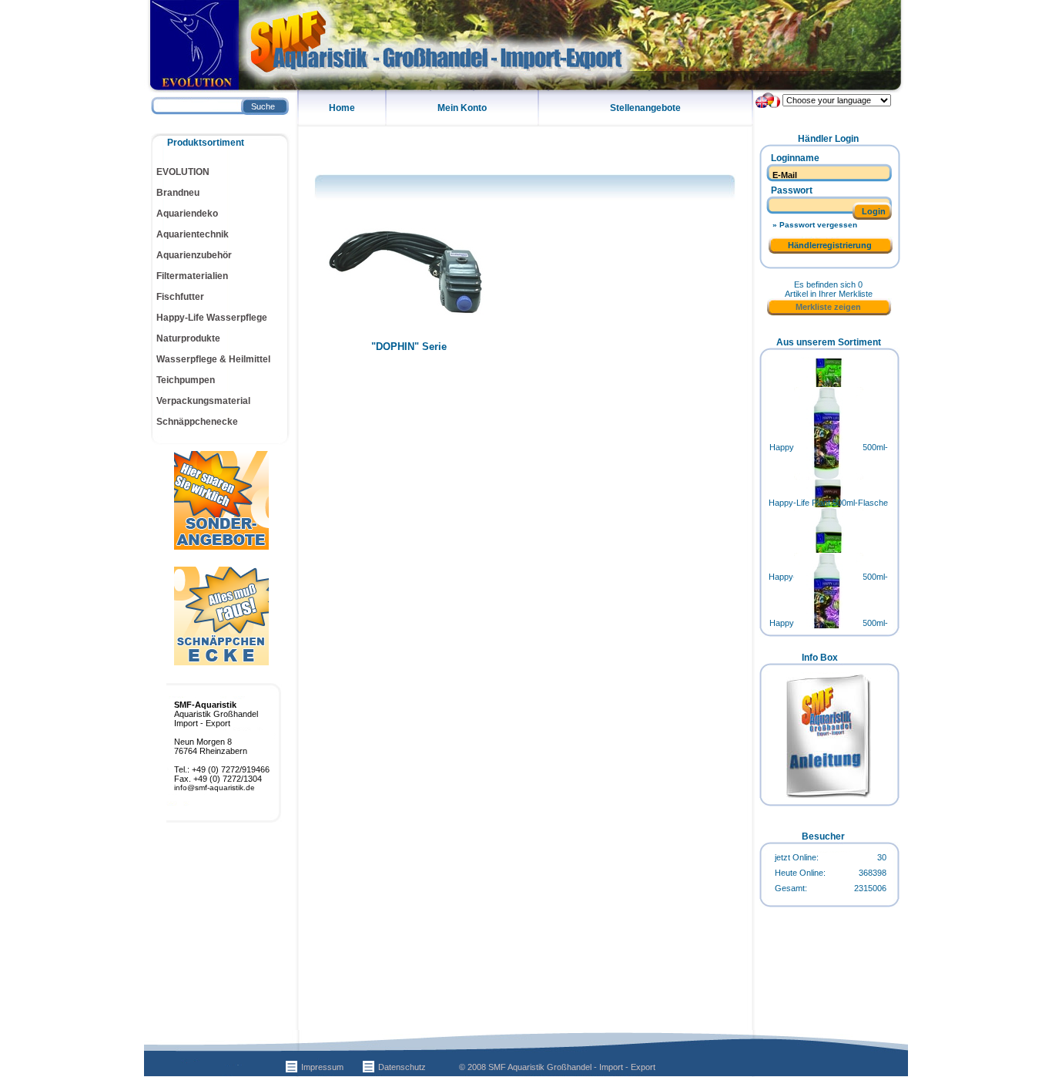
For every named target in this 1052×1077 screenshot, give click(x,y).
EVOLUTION (182, 172)
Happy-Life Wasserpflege (211, 317)
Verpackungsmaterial (203, 400)
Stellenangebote (645, 108)
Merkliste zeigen (828, 306)
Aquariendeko (187, 213)
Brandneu (177, 192)
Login (874, 211)
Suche (263, 106)
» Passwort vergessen (814, 224)
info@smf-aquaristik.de (214, 787)
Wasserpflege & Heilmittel (213, 359)
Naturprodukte (188, 338)
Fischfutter (180, 296)
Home (342, 108)
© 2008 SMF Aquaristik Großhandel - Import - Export (557, 1067)
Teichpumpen (185, 380)
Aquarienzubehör (194, 255)
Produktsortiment (205, 142)
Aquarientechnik (192, 234)
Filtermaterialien (192, 276)
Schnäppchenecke (197, 421)
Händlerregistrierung (830, 245)
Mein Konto (462, 108)
